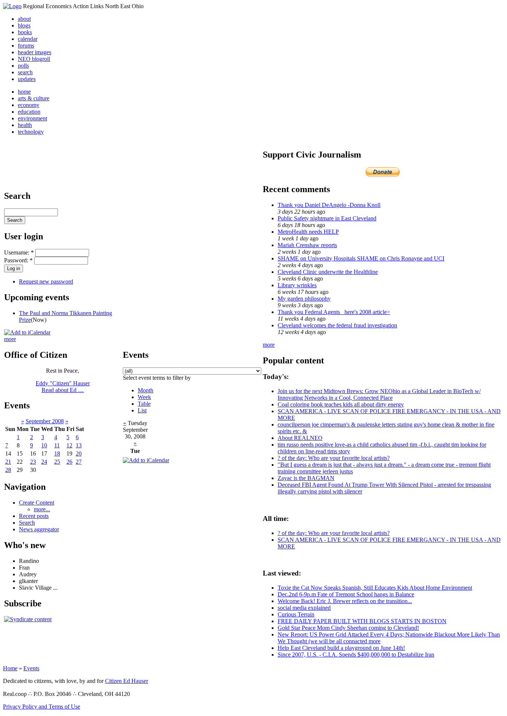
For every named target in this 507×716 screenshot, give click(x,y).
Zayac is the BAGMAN (306, 478)
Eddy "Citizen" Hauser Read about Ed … (63, 386)
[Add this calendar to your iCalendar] (27, 332)
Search (27, 522)
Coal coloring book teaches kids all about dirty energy (341, 404)
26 (69, 462)
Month (145, 390)
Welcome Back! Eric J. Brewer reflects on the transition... (345, 601)
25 (57, 462)
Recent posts (34, 516)
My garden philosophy (304, 298)
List (142, 410)
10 (44, 445)
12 (69, 445)
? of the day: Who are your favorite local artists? (334, 458)
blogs (24, 25)
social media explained (304, 608)
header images (34, 52)
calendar (27, 39)
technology (31, 132)
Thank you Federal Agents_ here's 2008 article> (334, 312)
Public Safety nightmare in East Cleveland (327, 218)
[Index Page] (12, 6)
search (25, 72)
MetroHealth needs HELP (308, 232)
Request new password (46, 281)
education (29, 111)
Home (10, 668)
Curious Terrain (296, 614)
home (24, 91)
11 (57, 445)
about (24, 19)
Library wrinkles (297, 285)
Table (144, 404)
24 (44, 462)
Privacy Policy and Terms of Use (41, 706)
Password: (18, 260)
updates (27, 79)
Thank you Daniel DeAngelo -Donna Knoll (329, 205)
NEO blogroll (34, 59)
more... (42, 509)
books (25, 32)
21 (8, 462)
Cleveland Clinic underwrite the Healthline (328, 272)
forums (26, 45)
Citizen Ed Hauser (126, 681)
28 (8, 470)
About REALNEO (300, 438)
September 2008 (45, 421)
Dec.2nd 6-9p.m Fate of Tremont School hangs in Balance (346, 594)
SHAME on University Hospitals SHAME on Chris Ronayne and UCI (361, 258)
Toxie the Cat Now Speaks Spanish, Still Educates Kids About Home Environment (375, 587)
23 (33, 462)
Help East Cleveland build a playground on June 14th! (341, 648)
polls (23, 65)
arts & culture (33, 98)
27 (79, 462)
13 (79, 445)
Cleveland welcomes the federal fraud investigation (337, 325)
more (10, 339)
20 (79, 453)
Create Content (36, 502)
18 (57, 453)
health (25, 125)
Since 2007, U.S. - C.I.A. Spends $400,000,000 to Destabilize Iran (356, 654)
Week (144, 397)
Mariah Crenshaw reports (307, 245)
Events (31, 668)
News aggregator (39, 529)
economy (28, 105)
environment (32, 118)
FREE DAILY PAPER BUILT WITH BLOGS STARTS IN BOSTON (362, 621)
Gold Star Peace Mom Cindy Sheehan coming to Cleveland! (348, 628)
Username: (19, 252)
